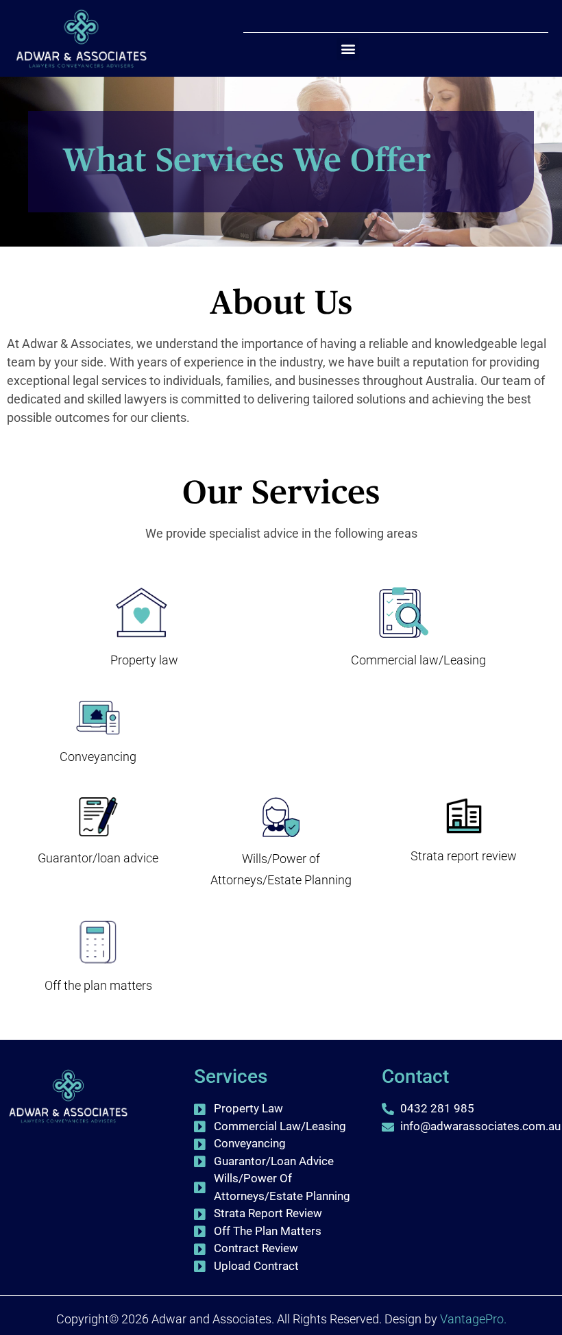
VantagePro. (473, 1319)
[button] (348, 49)
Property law (144, 660)
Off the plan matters (98, 985)
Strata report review (464, 856)
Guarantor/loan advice (98, 858)
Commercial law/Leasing (418, 660)
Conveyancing (98, 756)
